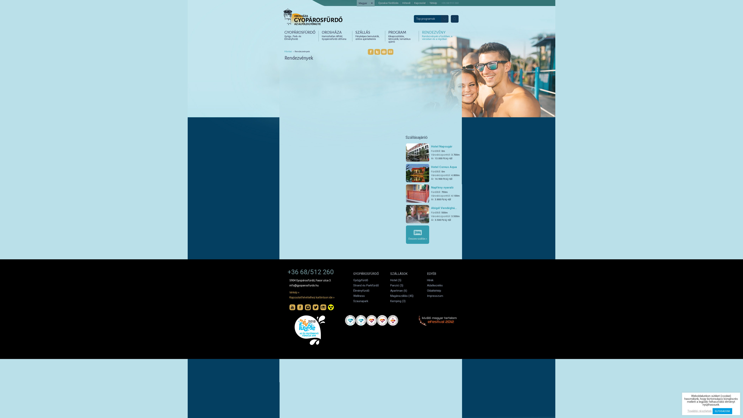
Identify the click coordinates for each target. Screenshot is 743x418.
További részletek (699, 411)
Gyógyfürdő (360, 280)
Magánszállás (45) (401, 296)
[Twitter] (377, 52)
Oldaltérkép (434, 290)
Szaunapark (360, 301)
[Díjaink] (311, 330)
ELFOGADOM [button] (722, 411)
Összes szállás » (417, 238)
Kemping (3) (398, 301)
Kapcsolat (420, 3)
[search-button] (455, 19)
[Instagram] (308, 307)
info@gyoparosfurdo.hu (304, 285)
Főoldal (288, 51)
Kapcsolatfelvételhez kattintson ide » (312, 297)
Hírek (430, 280)
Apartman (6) (398, 290)
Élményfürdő (361, 290)
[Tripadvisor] (323, 307)
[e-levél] (390, 52)
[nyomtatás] (384, 52)
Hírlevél (406, 3)
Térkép (433, 3)
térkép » (294, 292)
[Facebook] (371, 52)
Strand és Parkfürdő (366, 285)
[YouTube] (292, 307)
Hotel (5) (395, 280)
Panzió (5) (396, 285)
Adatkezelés (435, 285)
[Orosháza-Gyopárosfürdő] (312, 25)
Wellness (359, 296)
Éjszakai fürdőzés (388, 3)
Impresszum (435, 296)
